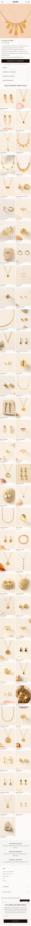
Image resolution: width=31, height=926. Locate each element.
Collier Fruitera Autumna (4, 527)
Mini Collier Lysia (20, 130)
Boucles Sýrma (3, 704)
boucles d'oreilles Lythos (17, 57)
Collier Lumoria (20, 593)
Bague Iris (18, 726)
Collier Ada (3, 351)
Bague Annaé (19, 218)
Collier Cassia (19, 174)
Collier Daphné (19, 571)
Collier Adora (3, 814)
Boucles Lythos (4, 108)
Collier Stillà (3, 152)
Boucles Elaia (3, 240)
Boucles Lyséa (19, 814)
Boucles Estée (3, 505)
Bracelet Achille (20, 549)
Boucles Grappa (4, 439)
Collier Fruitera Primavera (4, 726)
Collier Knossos (4, 660)
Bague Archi (19, 240)
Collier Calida (19, 108)
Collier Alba (3, 571)
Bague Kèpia (19, 461)
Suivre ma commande (8, 871)
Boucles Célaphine (20, 704)
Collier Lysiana (3, 196)
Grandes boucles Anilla (21, 196)
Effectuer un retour (7, 873)
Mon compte (6, 876)
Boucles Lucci (19, 770)
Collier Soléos (3, 174)
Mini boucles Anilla (20, 329)
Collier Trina (3, 483)
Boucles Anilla (19, 615)
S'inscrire (25, 901)
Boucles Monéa (4, 593)
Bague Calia (3, 307)
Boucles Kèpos (3, 218)
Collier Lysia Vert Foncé (21, 682)
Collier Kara (19, 748)
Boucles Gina (3, 373)
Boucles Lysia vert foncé (22, 351)
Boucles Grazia (4, 417)
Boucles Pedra (19, 792)
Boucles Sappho (4, 130)
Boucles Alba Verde (5, 549)
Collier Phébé (3, 748)
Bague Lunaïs (19, 373)
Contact (5, 880)
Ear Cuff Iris (3, 682)
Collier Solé (3, 615)
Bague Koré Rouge (20, 439)
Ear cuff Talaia (3, 461)
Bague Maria (19, 527)
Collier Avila (19, 505)
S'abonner (15, 921)
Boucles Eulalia (4, 770)
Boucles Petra (19, 660)
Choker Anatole (4, 329)
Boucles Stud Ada (20, 307)
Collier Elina (3, 836)
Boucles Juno (3, 395)
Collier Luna (19, 417)
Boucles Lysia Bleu (4, 792)
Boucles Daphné (20, 483)
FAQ (3, 878)
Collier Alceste (19, 395)
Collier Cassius (19, 152)
